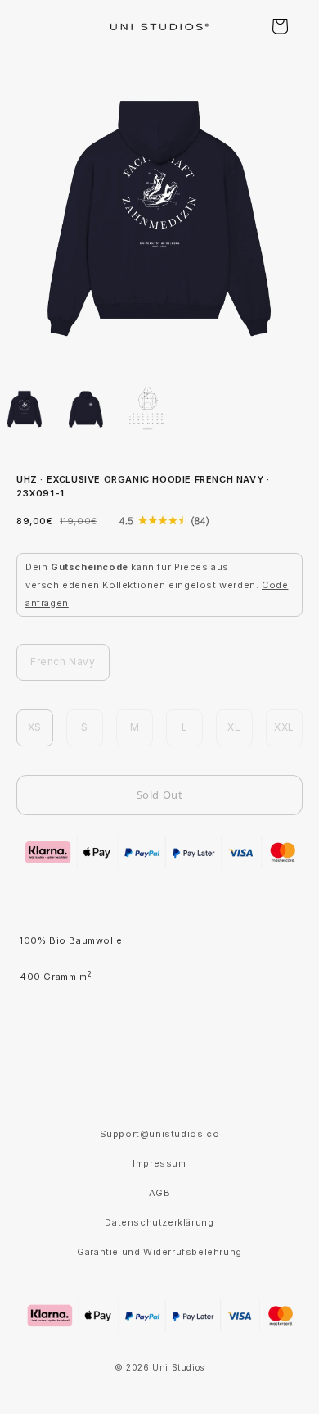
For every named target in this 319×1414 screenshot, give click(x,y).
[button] (280, 26)
